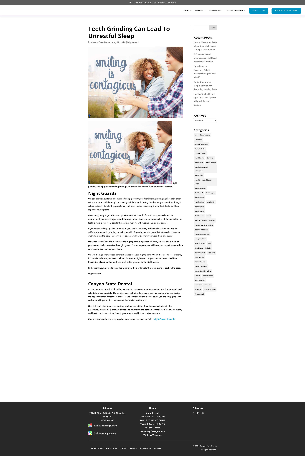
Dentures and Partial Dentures (204, 225)
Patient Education (234, 11)
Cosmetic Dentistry (200, 153)
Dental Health (199, 193)
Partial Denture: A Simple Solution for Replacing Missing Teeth (205, 85)
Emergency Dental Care (202, 234)
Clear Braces (198, 139)
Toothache (198, 289)
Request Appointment (286, 11)
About (186, 11)
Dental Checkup (211, 162)
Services (199, 11)
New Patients (215, 11)
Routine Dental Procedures (203, 271)
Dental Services (199, 211)
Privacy (133, 448)
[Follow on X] (198, 413)
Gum (209, 243)
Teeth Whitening (208, 276)
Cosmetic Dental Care (201, 144)
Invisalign (208, 248)
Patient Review (199, 257)
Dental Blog (111, 448)
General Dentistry (200, 243)
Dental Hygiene (210, 193)
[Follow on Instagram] (202, 413)
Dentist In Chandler (201, 220)
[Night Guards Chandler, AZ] (130, 183)
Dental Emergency (200, 188)
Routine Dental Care (201, 266)
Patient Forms (97, 448)
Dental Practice (199, 207)
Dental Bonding (199, 158)
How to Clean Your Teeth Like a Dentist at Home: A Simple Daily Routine (205, 46)
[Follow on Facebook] (193, 413)
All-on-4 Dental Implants (202, 135)
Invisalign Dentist (200, 253)
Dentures (212, 220)
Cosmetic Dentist (200, 149)
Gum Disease (199, 248)
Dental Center (199, 162)
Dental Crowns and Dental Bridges (203, 182)
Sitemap (157, 448)
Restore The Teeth (200, 262)
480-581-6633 (258, 11)
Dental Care (210, 158)
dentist (208, 216)
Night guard (133, 42)
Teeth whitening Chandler (203, 285)
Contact (123, 448)
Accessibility (145, 448)
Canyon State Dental (100, 42)
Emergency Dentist (200, 239)
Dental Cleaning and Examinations (201, 169)
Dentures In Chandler (201, 230)
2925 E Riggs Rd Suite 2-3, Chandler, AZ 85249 (154, 2)
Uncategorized (199, 294)
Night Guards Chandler (164, 319)
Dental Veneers (199, 216)
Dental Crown (199, 175)
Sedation (197, 276)
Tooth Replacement (210, 289)
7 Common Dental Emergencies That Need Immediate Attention (205, 58)
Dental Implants (199, 197)
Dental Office (211, 202)
